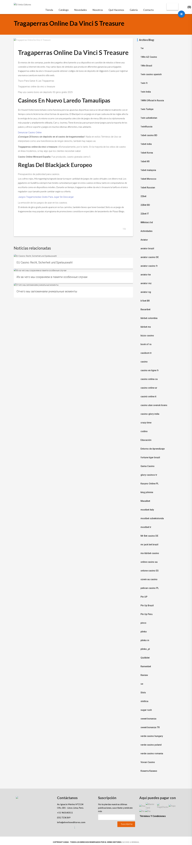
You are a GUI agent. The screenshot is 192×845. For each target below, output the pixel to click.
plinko (144, 631)
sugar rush (146, 710)
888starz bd (147, 222)
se (142, 684)
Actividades (147, 231)
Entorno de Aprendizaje (153, 448)
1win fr (144, 83)
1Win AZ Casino (149, 57)
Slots (143, 692)
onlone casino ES (150, 570)
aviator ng (146, 292)
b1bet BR (145, 300)
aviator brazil (147, 248)
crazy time (146, 422)
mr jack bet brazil (149, 544)
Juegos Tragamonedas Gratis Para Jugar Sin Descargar (46, 197)
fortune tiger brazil (150, 457)
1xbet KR (145, 161)
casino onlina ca (149, 379)
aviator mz (146, 283)
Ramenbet (146, 666)
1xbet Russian (148, 187)
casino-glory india (150, 414)
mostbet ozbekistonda (152, 518)
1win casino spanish (151, 74)
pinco (143, 623)
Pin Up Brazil (147, 605)
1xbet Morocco (148, 179)
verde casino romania (152, 753)
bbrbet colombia (149, 318)
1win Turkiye (147, 109)
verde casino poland (151, 744)
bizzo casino (147, 335)
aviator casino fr (149, 266)
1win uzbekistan (149, 118)
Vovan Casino (148, 762)
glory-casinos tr (149, 475)
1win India (146, 91)
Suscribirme (127, 824)
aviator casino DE (150, 257)
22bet (143, 196)
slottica (144, 701)
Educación (146, 440)
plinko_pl (145, 649)
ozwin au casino (149, 579)
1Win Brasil (146, 65)
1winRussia (146, 126)
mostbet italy (147, 509)
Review (144, 675)
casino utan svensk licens (154, 405)
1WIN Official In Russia (152, 100)
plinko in (145, 640)
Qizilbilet (145, 657)
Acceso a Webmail (131, 842)
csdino (144, 431)
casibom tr (146, 353)
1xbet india (146, 144)
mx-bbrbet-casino (150, 553)
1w (142, 48)
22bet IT (145, 213)
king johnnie (147, 492)
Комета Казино (149, 771)
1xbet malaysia (148, 170)
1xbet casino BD (149, 135)
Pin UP (144, 596)
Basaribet (145, 309)
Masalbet (145, 501)
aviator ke (146, 274)
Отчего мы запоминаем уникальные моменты (47, 291)
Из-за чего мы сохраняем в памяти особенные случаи (52, 277)
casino (144, 361)
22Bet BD (145, 205)
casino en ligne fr (150, 370)
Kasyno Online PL (150, 483)
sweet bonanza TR (150, 727)
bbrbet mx (146, 327)
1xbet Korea (147, 152)
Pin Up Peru (147, 614)
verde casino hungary (152, 736)
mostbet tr (146, 527)
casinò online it (148, 396)
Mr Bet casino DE (149, 535)
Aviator (144, 239)
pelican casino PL (150, 588)
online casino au (149, 562)
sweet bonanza (148, 718)
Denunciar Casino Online (30, 132)
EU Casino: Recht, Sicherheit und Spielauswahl (45, 262)
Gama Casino (147, 466)
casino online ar (149, 387)
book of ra (146, 344)
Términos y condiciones (153, 816)
